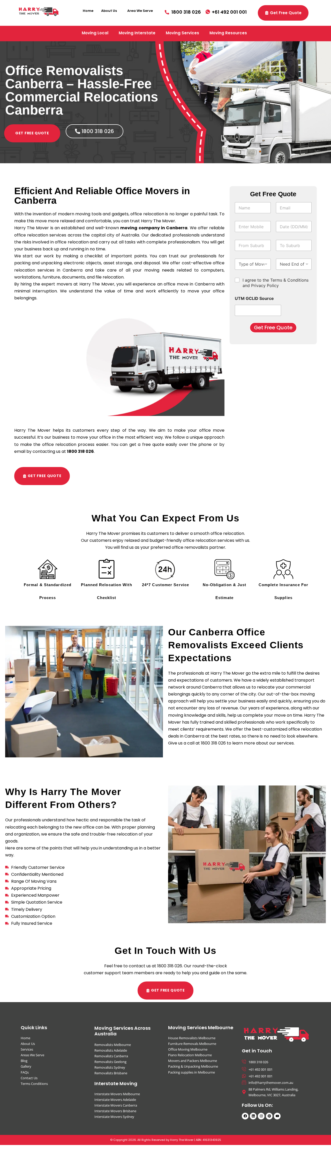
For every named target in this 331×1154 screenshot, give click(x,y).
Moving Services (182, 33)
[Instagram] (261, 1116)
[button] (110, 10)
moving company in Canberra (153, 228)
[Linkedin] (253, 1116)
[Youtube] (277, 1116)
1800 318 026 (80, 451)
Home (88, 10)
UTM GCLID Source (254, 298)
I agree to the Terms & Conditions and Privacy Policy (276, 282)
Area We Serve (140, 10)
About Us (109, 10)
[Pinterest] (269, 1116)
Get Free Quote (273, 327)
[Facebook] (245, 1116)
